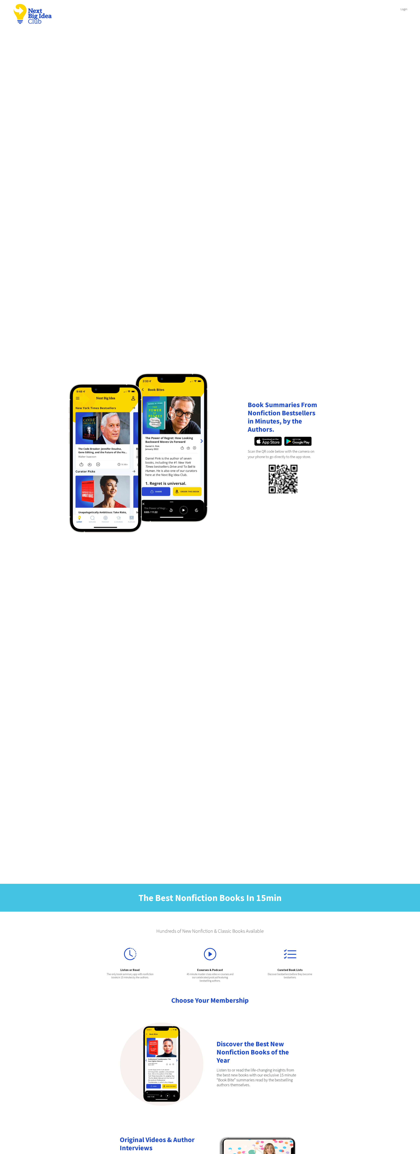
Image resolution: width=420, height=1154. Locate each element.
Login (403, 9)
